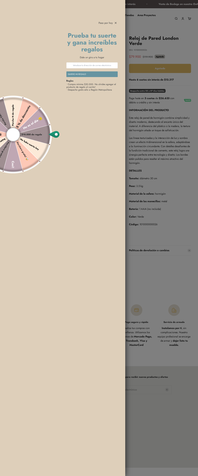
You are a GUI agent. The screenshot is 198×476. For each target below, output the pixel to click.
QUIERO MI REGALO (77, 74)
